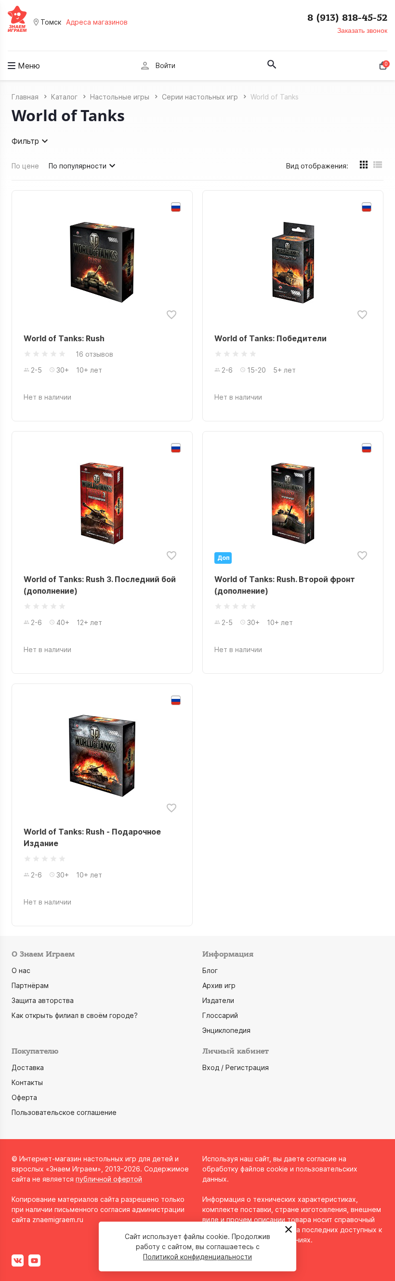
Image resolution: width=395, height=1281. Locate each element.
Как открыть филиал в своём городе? (75, 1015)
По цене (25, 166)
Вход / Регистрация (235, 1067)
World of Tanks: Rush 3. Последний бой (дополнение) (100, 585)
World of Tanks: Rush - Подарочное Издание (92, 837)
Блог (210, 970)
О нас (21, 970)
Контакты (27, 1082)
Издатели (218, 1000)
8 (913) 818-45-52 (347, 18)
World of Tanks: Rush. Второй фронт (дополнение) (284, 585)
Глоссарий (220, 1015)
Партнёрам (30, 985)
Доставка (28, 1067)
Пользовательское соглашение (64, 1112)
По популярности (77, 166)
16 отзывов (94, 354)
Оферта (24, 1097)
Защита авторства (43, 1000)
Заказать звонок (362, 30)
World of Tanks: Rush (64, 338)
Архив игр (219, 985)
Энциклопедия (226, 1030)
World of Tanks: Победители (270, 338)
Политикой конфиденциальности (197, 1257)
